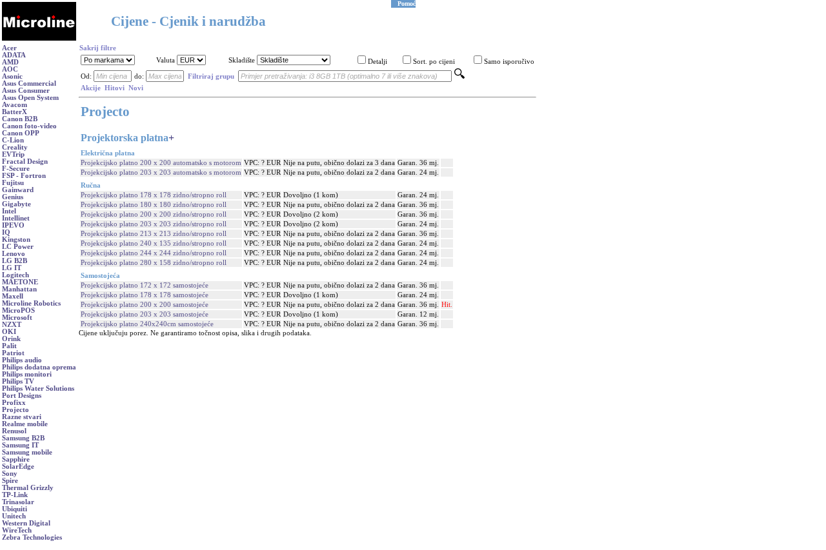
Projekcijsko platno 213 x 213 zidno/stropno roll (154, 233)
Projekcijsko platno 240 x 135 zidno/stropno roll (154, 243)
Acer (9, 48)
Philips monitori (27, 374)
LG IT (11, 267)
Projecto (15, 409)
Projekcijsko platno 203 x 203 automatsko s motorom (161, 172)
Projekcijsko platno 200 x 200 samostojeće (144, 304)
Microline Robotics (31, 303)
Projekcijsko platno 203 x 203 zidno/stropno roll (154, 224)
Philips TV (18, 381)
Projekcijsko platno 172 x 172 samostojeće (144, 285)
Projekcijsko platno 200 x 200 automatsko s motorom (161, 162)
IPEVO (13, 225)
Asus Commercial (29, 83)
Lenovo (13, 253)
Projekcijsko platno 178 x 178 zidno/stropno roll (154, 195)
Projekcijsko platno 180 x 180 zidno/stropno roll (154, 204)
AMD (10, 62)
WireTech (17, 530)
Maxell (12, 296)
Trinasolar (18, 502)
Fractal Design (25, 161)
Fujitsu (13, 182)
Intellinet (16, 218)
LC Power (18, 246)
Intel (9, 211)
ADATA (14, 55)
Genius (12, 197)
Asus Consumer (26, 90)
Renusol (14, 431)
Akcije (91, 88)
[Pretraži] (459, 76)
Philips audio (22, 360)
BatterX (14, 111)
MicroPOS (18, 310)
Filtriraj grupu (211, 76)
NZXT (11, 324)
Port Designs (21, 395)
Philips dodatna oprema (39, 367)
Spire (10, 480)
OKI (9, 331)
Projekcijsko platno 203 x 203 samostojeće (144, 314)
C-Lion (13, 140)
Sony (9, 473)
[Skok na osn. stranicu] (39, 38)
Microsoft (17, 317)
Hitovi (115, 88)
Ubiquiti (14, 509)
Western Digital (26, 523)
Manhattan (19, 289)
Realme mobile (25, 423)
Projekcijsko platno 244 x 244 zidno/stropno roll (154, 253)
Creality (15, 147)
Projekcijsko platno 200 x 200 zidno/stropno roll (154, 214)
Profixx (14, 402)
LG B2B (14, 260)
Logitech (15, 275)
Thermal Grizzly (28, 487)
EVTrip (13, 154)
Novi (135, 88)
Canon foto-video (29, 126)
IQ (6, 232)
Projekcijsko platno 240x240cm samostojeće (147, 324)
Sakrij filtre (97, 48)
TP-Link (15, 494)
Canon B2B (19, 119)
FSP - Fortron (24, 175)
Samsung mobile (27, 452)
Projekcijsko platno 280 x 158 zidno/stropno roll (154, 262)
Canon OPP (20, 133)
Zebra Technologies (32, 537)
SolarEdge (18, 466)
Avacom (14, 104)
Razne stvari (21, 416)
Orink (11, 338)
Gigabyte (16, 204)
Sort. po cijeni (434, 61)
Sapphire (16, 459)
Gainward (18, 189)
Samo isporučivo (509, 61)
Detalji (377, 61)
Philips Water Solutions (38, 388)
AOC (10, 69)
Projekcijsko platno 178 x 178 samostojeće (144, 295)
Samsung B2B (23, 438)
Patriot (13, 353)
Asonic (12, 76)
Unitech (14, 516)
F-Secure (16, 168)
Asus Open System (30, 97)
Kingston (16, 239)
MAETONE (20, 282)
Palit (9, 345)
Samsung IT (20, 445)
